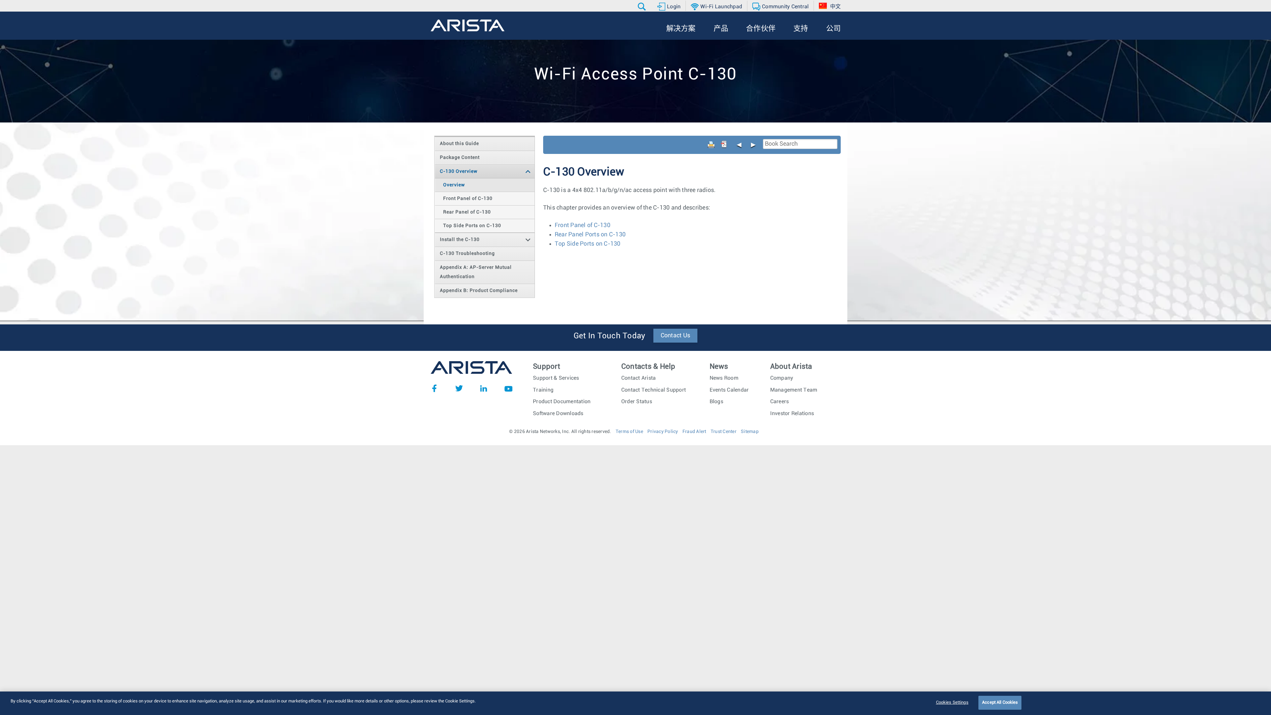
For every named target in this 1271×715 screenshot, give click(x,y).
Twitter (459, 388)
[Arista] (467, 25)
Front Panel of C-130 (582, 225)
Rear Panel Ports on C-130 (590, 235)
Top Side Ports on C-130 (588, 244)
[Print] (711, 145)
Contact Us (675, 336)
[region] (635, 703)
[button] (642, 6)
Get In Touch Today (609, 336)
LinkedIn (484, 388)
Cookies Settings (952, 702)
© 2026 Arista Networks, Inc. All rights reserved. (560, 431)
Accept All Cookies (1000, 702)
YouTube (508, 388)
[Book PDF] (724, 145)
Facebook (434, 388)
